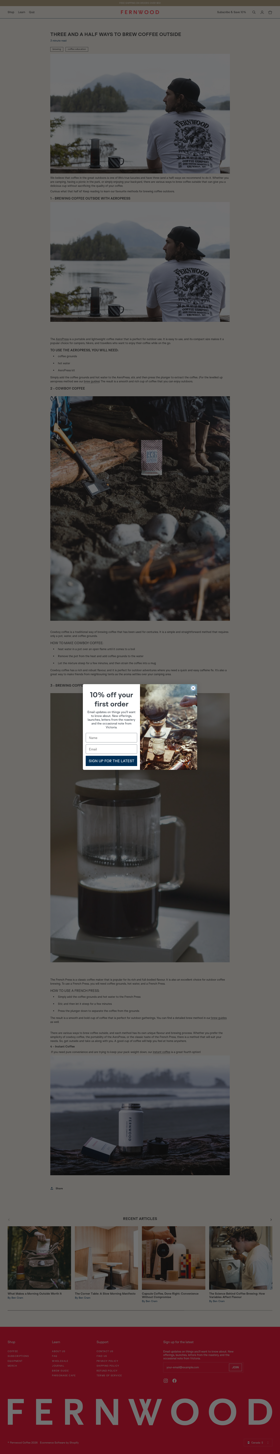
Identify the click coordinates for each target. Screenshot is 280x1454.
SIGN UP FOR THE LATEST (111, 761)
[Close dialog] (193, 688)
